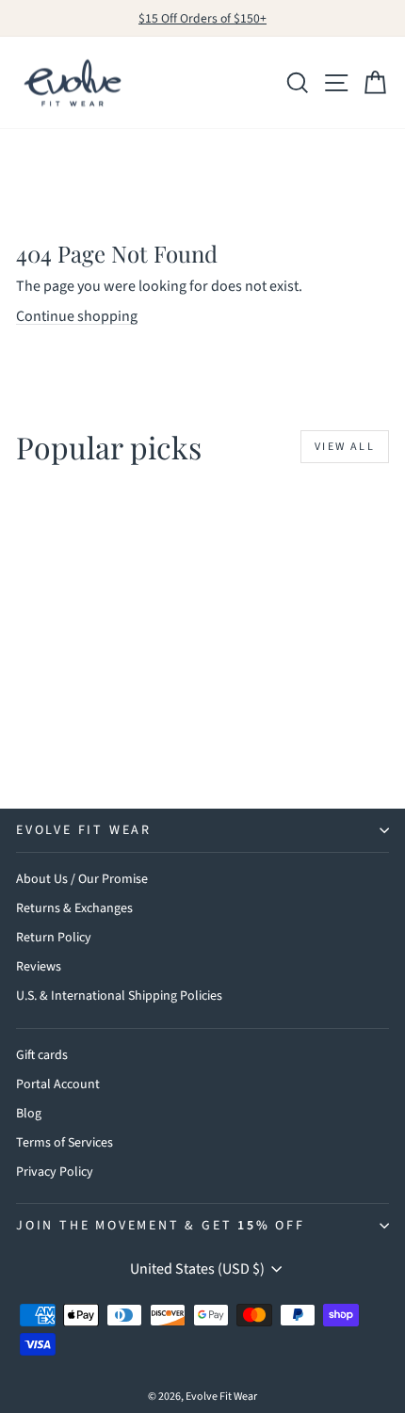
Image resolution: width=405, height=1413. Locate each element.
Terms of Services (64, 1142)
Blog (28, 1113)
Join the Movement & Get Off (160, 1225)
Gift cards (42, 1055)
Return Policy (53, 937)
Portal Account (58, 1084)
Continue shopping (77, 316)
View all (345, 447)
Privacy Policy (54, 1172)
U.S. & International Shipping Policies (119, 996)
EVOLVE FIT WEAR (84, 830)
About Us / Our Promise (82, 879)
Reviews (38, 966)
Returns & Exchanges (74, 908)
